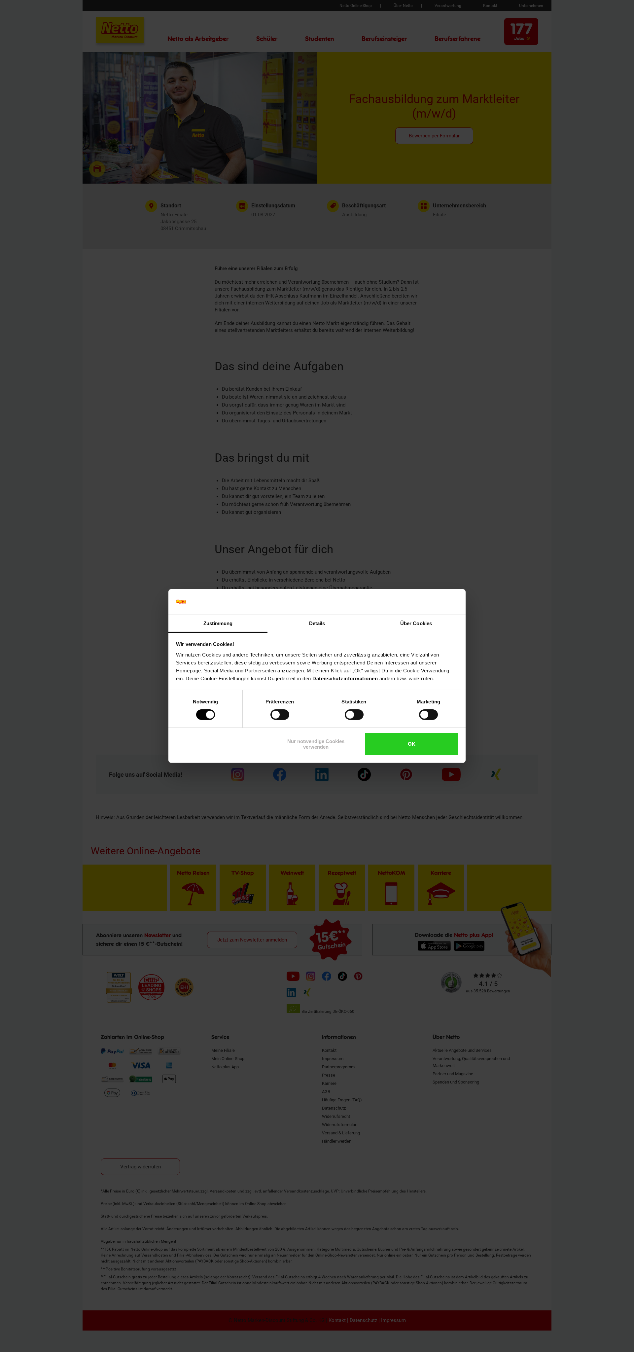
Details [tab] (317, 623)
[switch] (279, 714)
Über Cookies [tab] (416, 623)
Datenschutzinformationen (345, 678)
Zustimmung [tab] (218, 623)
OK (411, 744)
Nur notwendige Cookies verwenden (315, 744)
